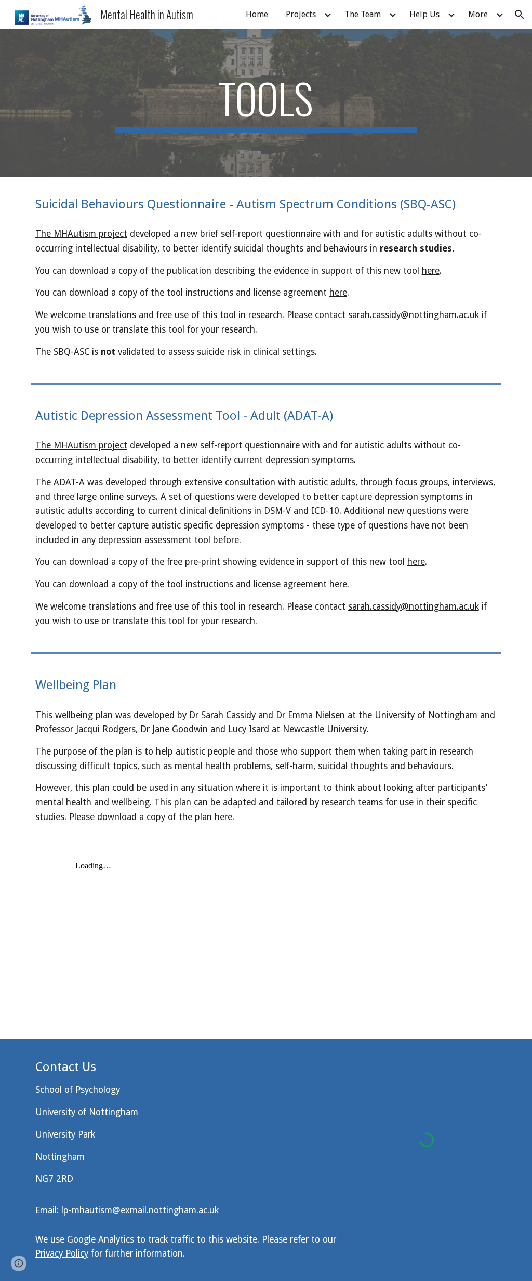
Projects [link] (301, 14)
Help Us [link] (424, 14)
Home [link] (257, 14)
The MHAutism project (81, 234)
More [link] (478, 14)
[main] (265, 103)
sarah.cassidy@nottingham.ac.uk (413, 315)
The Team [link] (362, 14)
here (431, 271)
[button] (519, 14)
